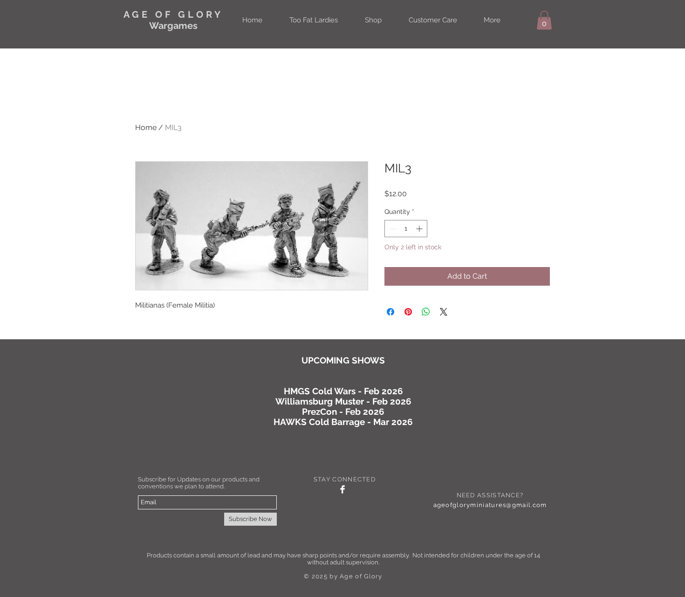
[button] (544, 20)
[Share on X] (443, 311)
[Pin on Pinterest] (408, 311)
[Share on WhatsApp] (426, 311)
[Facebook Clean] (342, 489)
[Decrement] (391, 228)
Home (146, 127)
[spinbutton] (405, 228)
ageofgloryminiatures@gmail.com (490, 504)
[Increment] (420, 228)
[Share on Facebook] (390, 311)
